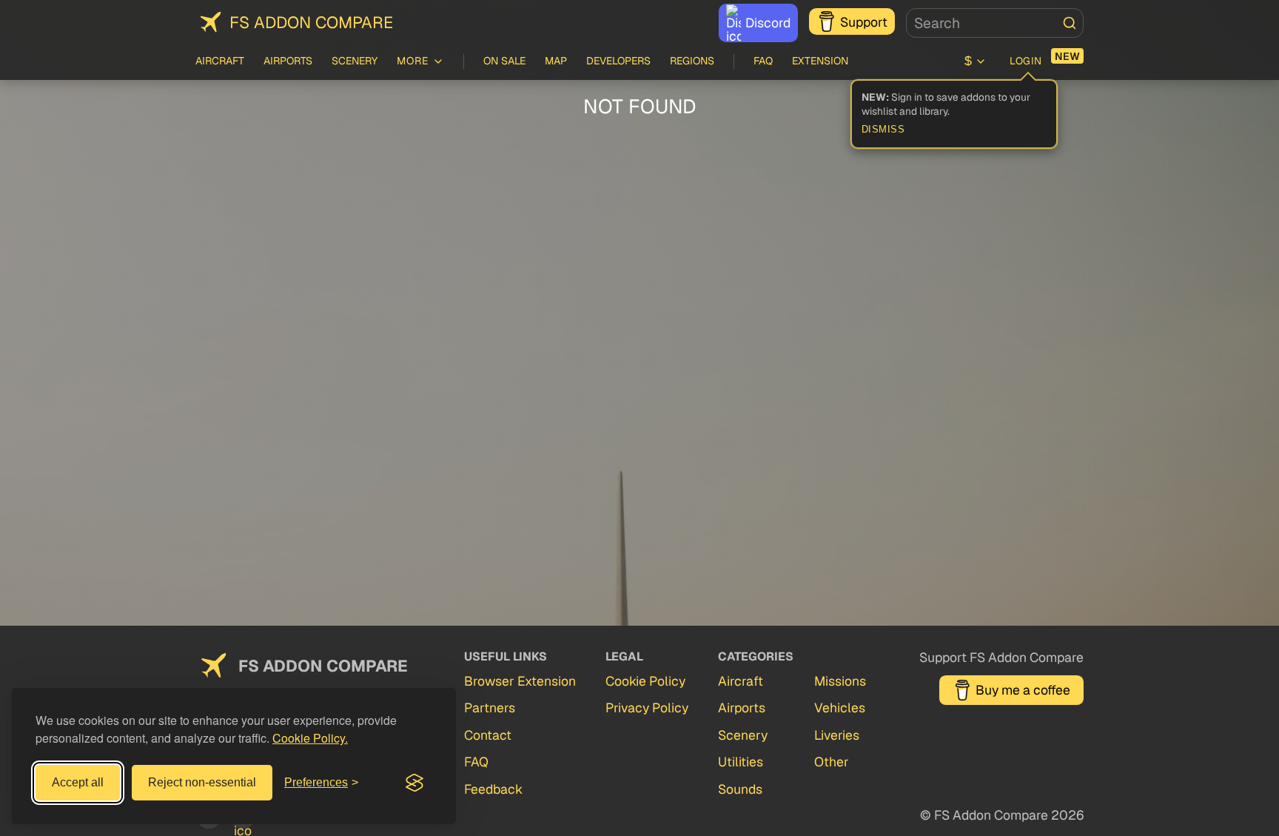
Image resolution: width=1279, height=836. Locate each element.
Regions (692, 60)
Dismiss (883, 129)
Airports (287, 60)
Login (1026, 60)
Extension (820, 60)
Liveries (836, 734)
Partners (489, 707)
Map (556, 60)
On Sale (504, 60)
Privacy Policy (646, 707)
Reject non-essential (202, 782)
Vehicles (839, 707)
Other (831, 761)
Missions (840, 680)
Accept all (78, 782)
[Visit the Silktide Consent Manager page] (414, 782)
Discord (767, 22)
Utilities (740, 761)
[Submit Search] (1069, 23)
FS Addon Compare (311, 22)
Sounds (740, 788)
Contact (487, 734)
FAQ (763, 60)
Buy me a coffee (1023, 689)
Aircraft (219, 60)
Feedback (493, 788)
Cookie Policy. (310, 737)
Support (863, 21)
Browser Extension (520, 680)
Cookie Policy (645, 680)
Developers (618, 60)
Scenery (354, 60)
